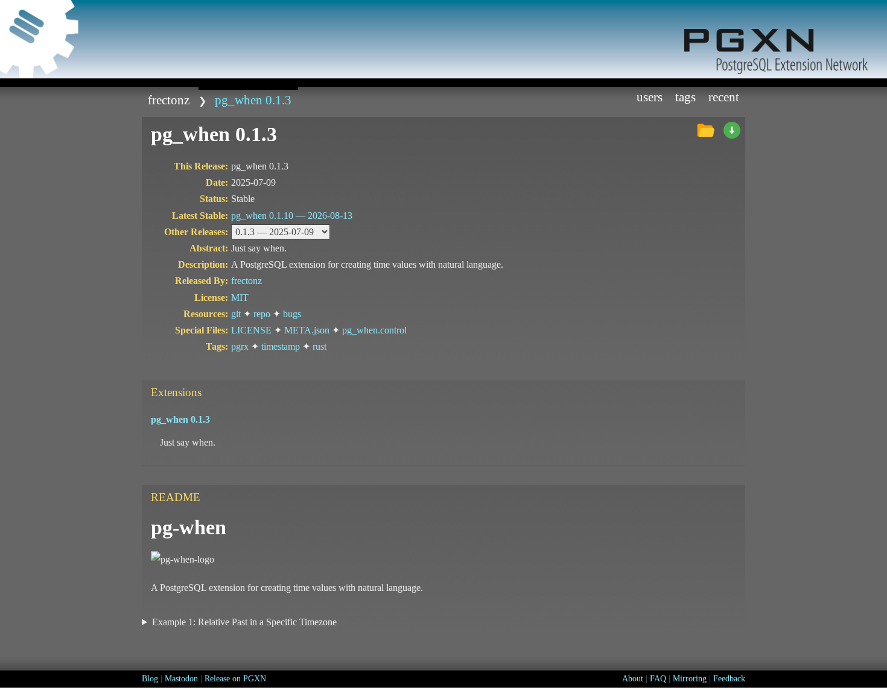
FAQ (658, 678)
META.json (306, 330)
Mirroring (690, 678)
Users (650, 97)
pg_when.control (374, 330)
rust (319, 346)
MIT (240, 297)
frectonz (168, 100)
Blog (150, 678)
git (236, 314)
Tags (685, 97)
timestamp (280, 346)
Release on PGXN (235, 678)
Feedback (729, 678)
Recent (723, 97)
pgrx (240, 346)
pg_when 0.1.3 (253, 100)
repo (261, 314)
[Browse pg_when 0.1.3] (705, 131)
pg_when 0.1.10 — (291, 215)
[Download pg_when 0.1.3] (732, 131)
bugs (292, 314)
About (632, 678)
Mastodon (181, 678)
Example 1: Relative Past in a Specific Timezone (244, 622)
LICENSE (251, 330)
